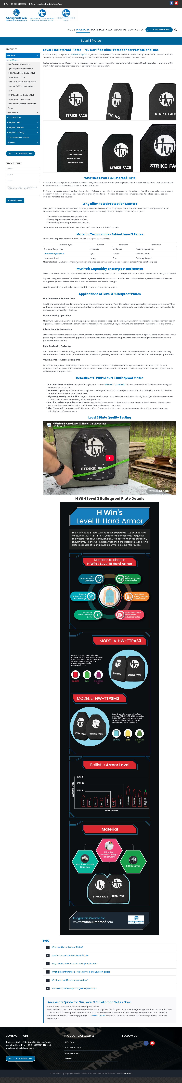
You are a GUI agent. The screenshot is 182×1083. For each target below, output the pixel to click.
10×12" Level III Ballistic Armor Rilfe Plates (22, 106)
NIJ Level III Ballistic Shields (18, 137)
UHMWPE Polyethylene (54, 253)
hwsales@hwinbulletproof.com (50, 4)
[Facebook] (146, 1043)
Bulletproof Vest (14, 122)
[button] (175, 29)
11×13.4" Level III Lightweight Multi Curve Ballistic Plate (21, 75)
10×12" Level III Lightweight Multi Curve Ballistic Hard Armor (21, 97)
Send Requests (15, 201)
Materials (11, 142)
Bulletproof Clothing (15, 132)
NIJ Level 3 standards (115, 384)
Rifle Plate (11, 55)
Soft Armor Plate (14, 117)
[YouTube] (152, 1043)
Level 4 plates (98, 1015)
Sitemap (128, 1073)
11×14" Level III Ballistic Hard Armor (22, 82)
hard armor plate (79, 54)
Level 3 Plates (12, 60)
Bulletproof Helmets (15, 127)
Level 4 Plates (13, 112)
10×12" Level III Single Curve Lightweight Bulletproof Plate (20, 66)
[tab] (109, 947)
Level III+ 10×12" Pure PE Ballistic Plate (21, 88)
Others (68, 1058)
